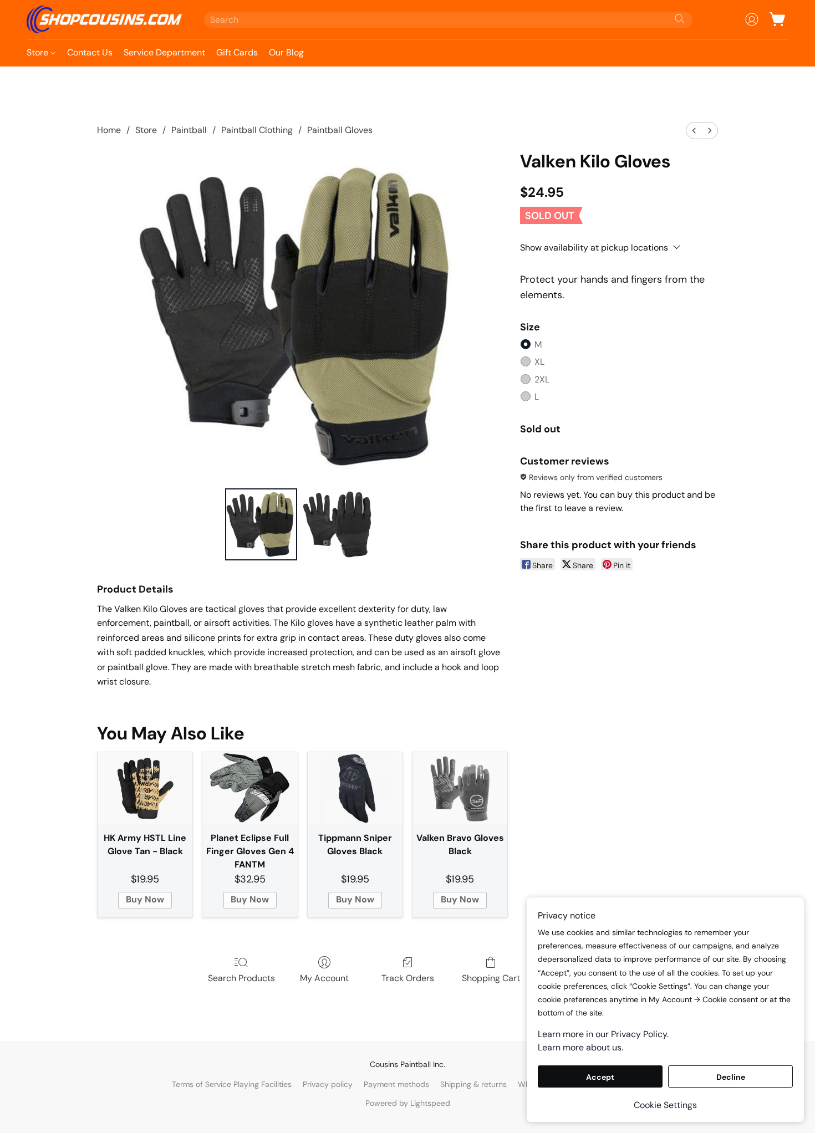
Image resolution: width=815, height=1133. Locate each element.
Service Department (164, 52)
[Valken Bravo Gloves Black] (459, 788)
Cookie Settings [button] (665, 1105)
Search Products (241, 978)
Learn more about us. (580, 1047)
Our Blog (286, 52)
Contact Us (90, 52)
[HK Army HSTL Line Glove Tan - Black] (145, 788)
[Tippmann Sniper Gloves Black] (355, 788)
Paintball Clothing (257, 130)
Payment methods (396, 1084)
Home (109, 130)
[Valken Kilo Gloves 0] (261, 524)
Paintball (189, 130)
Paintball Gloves (340, 130)
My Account (324, 978)
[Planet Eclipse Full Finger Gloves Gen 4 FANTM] (249, 788)
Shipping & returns (473, 1084)
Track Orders (407, 978)
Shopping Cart (491, 978)
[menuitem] (694, 131)
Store (38, 52)
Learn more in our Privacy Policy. (603, 1034)
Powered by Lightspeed (407, 1103)
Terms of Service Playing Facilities (232, 1084)
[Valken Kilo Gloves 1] (338, 524)
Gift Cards (237, 52)
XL (539, 362)
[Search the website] (679, 19)
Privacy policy (328, 1084)
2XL (541, 379)
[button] (104, 19)
